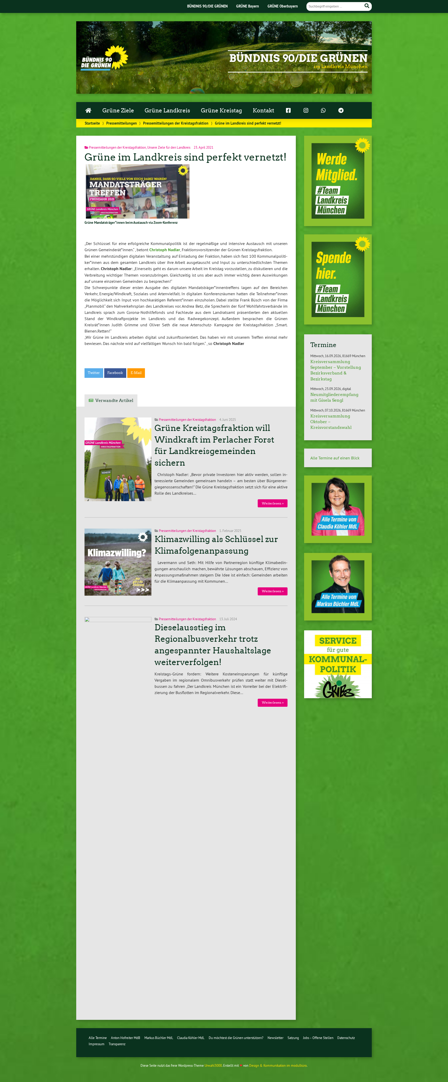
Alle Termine (98, 1038)
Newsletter (275, 1038)
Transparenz (117, 1044)
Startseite (92, 123)
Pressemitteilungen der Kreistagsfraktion (175, 123)
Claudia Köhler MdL (191, 1038)
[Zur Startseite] (104, 69)
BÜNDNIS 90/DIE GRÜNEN (207, 6)
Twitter (94, 373)
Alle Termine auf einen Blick (335, 457)
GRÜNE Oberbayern (283, 6)
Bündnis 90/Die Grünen (298, 58)
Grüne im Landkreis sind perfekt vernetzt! (186, 157)
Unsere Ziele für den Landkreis (168, 147)
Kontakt (263, 110)
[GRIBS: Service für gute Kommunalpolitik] (338, 696)
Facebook (115, 373)
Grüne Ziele (118, 110)
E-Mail (136, 373)
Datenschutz (346, 1038)
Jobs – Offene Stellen (318, 1038)
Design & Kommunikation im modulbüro (278, 1065)
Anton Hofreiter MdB (125, 1038)
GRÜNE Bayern (247, 6)
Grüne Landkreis (167, 110)
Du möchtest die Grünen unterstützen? (236, 1038)
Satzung (293, 1038)
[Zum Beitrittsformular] (338, 181)
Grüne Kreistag (221, 110)
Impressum (96, 1044)
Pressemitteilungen (121, 123)
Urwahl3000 (213, 1065)
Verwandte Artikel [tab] (114, 400)
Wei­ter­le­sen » (273, 503)
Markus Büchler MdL (158, 1038)
